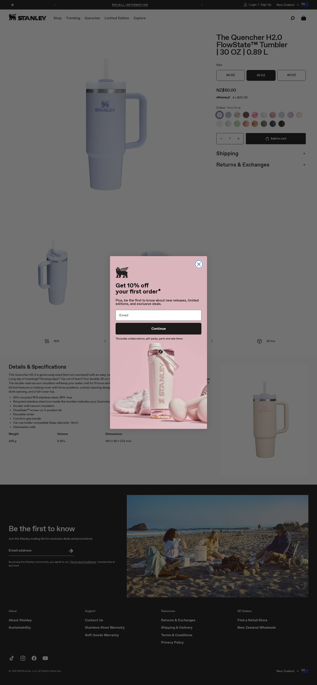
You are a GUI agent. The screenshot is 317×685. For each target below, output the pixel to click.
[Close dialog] (199, 264)
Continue (158, 329)
